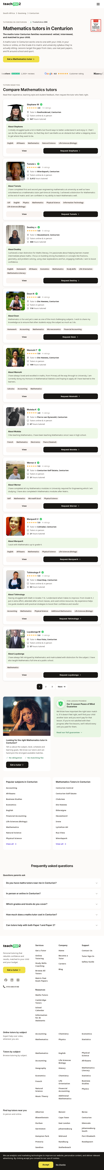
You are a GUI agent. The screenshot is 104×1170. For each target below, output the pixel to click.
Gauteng (22, 13)
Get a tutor (15, 764)
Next (60, 686)
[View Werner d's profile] (15, 470)
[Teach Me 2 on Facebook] (6, 980)
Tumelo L (31, 164)
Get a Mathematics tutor (19, 59)
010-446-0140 (12, 986)
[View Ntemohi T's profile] (15, 357)
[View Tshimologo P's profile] (15, 579)
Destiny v (31, 227)
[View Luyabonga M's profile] (15, 639)
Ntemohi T (32, 350)
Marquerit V (33, 519)
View (24, 150)
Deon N (30, 293)
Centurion (34, 13)
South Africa (9, 13)
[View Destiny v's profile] (15, 234)
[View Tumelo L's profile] (15, 171)
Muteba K (31, 409)
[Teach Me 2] (12, 4)
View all (11, 844)
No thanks (61, 1164)
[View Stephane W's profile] (15, 111)
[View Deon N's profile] (15, 301)
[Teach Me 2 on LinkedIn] (12, 980)
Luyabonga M (33, 632)
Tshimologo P (33, 572)
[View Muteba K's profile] (15, 416)
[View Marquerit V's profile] (15, 526)
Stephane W (33, 104)
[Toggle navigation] (98, 4)
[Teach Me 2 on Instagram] (18, 980)
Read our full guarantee (68, 732)
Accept (45, 1164)
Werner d (31, 462)
